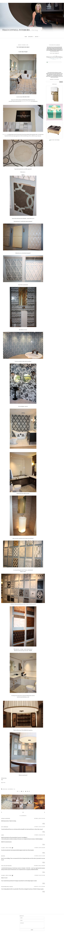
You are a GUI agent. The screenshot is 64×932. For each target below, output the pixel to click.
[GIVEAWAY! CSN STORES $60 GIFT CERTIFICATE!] (54, 120)
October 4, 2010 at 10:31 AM (39, 818)
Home (26, 36)
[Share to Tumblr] (27, 791)
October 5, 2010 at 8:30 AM (39, 847)
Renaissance (5, 134)
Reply (43, 823)
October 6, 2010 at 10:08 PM (39, 865)
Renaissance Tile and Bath (26, 101)
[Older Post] (44, 812)
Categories (30, 36)
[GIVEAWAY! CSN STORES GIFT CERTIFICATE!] (54, 102)
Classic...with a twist (6, 847)
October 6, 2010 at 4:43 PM (39, 855)
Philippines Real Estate (7, 886)
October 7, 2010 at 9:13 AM (40, 875)
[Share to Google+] (29, 791)
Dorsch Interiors (5, 818)
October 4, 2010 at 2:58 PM (39, 826)
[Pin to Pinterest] (21, 791)
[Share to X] (25, 791)
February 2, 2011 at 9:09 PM (39, 886)
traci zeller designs (6, 865)
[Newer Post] (1, 812)
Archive (36, 36)
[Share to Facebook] (17, 791)
